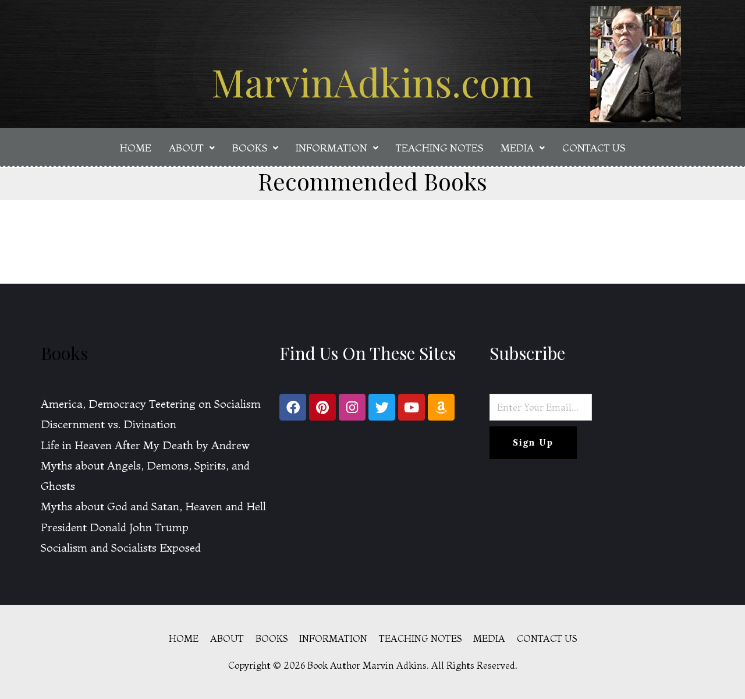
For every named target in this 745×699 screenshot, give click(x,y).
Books (64, 353)
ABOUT (186, 148)
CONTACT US (593, 148)
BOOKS (249, 148)
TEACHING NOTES (439, 148)
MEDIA (517, 148)
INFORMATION (331, 148)
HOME (135, 148)
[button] (192, 147)
